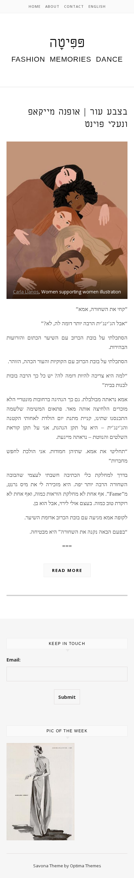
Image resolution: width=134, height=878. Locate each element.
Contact (74, 6)
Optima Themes (85, 866)
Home (35, 6)
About (52, 6)
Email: (13, 659)
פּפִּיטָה (67, 43)
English (97, 6)
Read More (67, 570)
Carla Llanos (26, 292)
